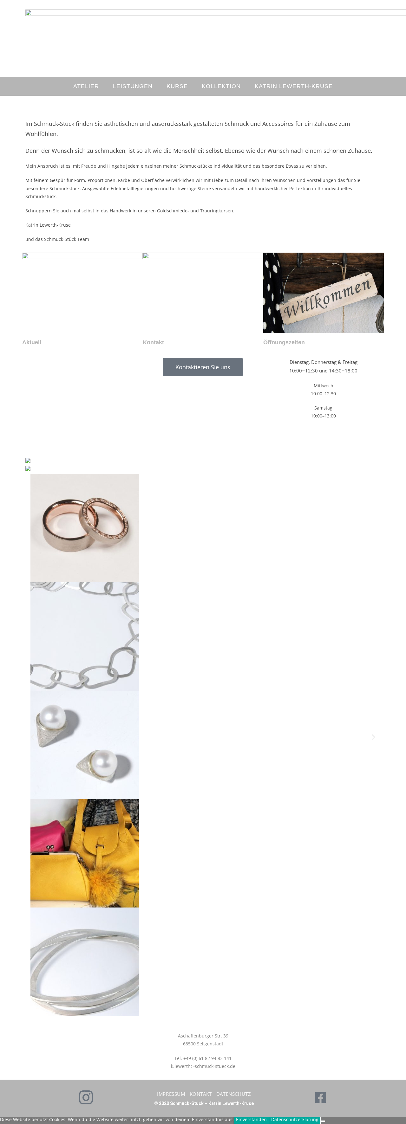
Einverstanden (251, 1119)
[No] (323, 1121)
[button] (32, 737)
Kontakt (201, 1094)
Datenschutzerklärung (294, 1119)
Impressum (171, 1094)
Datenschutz (233, 1094)
